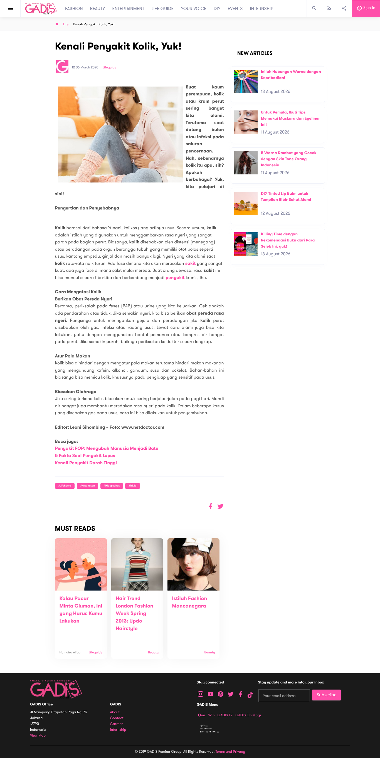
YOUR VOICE (193, 9)
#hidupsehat (112, 486)
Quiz (202, 715)
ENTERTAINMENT (128, 9)
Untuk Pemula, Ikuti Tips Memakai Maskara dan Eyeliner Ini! (290, 118)
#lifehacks (64, 486)
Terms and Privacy (230, 751)
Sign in (368, 8)
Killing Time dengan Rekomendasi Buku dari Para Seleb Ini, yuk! (288, 240)
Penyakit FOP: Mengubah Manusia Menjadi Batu (107, 448)
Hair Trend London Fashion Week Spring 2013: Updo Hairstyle (134, 613)
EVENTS (235, 9)
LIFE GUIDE (163, 9)
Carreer (116, 724)
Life (66, 24)
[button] (220, 506)
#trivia (133, 486)
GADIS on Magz (248, 715)
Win (211, 715)
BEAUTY (97, 9)
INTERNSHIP (261, 9)
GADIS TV (225, 715)
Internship (118, 730)
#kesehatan (87, 486)
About (115, 712)
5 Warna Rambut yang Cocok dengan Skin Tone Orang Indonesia (289, 158)
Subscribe (326, 695)
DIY (217, 9)
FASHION (74, 9)
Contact (117, 718)
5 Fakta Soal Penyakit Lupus (85, 456)
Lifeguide (109, 67)
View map (38, 735)
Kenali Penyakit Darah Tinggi (86, 463)
